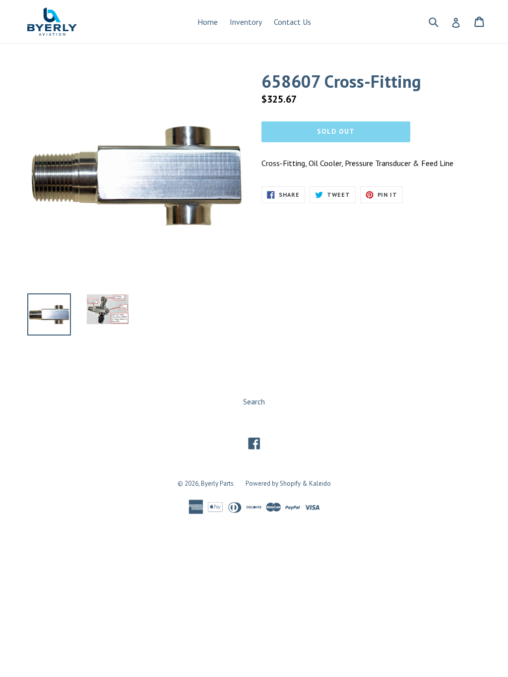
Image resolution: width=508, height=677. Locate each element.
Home (207, 22)
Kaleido (320, 483)
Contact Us (292, 22)
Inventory (246, 22)
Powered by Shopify (273, 483)
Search (254, 401)
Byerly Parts (217, 483)
